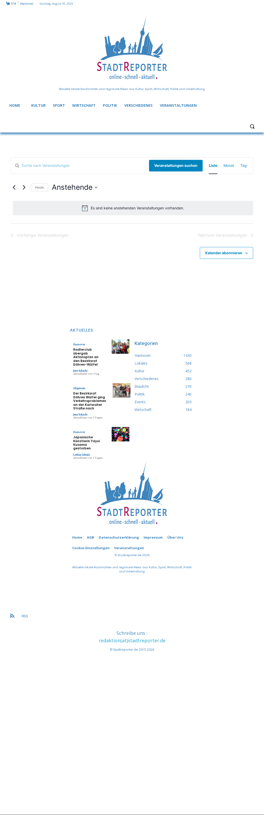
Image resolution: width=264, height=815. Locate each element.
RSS (25, 616)
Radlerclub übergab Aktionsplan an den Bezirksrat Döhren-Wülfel (85, 357)
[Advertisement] (132, 730)
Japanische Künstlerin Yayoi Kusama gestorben (86, 442)
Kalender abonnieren (223, 253)
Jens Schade (80, 370)
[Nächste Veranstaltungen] (24, 187)
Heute (39, 187)
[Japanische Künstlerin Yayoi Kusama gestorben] (120, 434)
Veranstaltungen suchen (175, 165)
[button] (252, 126)
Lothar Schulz (81, 454)
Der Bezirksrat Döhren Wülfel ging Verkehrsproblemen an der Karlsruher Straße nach (89, 400)
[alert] (133, 208)
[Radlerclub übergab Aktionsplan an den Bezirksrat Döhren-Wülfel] (120, 346)
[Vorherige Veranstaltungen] (14, 187)
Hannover (79, 344)
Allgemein (79, 388)
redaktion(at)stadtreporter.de (132, 640)
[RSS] (12, 616)
